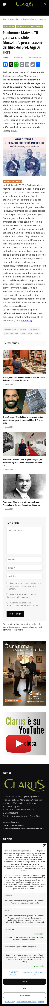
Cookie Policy (10, 1002)
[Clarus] (24, 4)
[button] (44, 845)
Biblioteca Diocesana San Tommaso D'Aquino (23, 828)
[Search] (44, 4)
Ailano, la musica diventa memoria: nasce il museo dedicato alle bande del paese (24, 379)
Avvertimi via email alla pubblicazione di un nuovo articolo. (23, 604)
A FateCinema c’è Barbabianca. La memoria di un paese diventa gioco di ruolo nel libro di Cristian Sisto (23, 420)
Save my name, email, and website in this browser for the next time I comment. (24, 586)
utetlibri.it (26, 320)
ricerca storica (27, 333)
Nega (24, 988)
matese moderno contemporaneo (29, 26)
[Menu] (4, 4)
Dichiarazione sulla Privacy (27, 1002)
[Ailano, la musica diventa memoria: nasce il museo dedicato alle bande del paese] (24, 362)
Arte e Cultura (9, 26)
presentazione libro (11, 333)
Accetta (24, 982)
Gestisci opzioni (24, 995)
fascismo (23, 329)
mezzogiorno (34, 329)
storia (37, 333)
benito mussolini (10, 329)
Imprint (41, 1002)
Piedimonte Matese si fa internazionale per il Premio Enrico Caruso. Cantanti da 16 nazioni (22, 504)
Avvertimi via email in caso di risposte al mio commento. (21, 595)
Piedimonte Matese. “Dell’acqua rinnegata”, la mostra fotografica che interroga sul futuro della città (23, 462)
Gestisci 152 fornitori (13, 973)
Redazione (6, 58)
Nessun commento (35, 58)
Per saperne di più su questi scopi (33, 973)
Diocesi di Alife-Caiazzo (13, 825)
